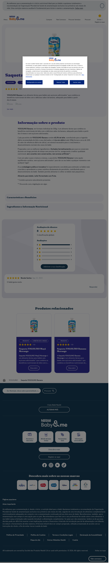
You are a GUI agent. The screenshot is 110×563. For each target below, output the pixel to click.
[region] (54, 72)
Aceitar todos (77, 82)
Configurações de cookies (34, 82)
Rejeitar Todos (61, 82)
